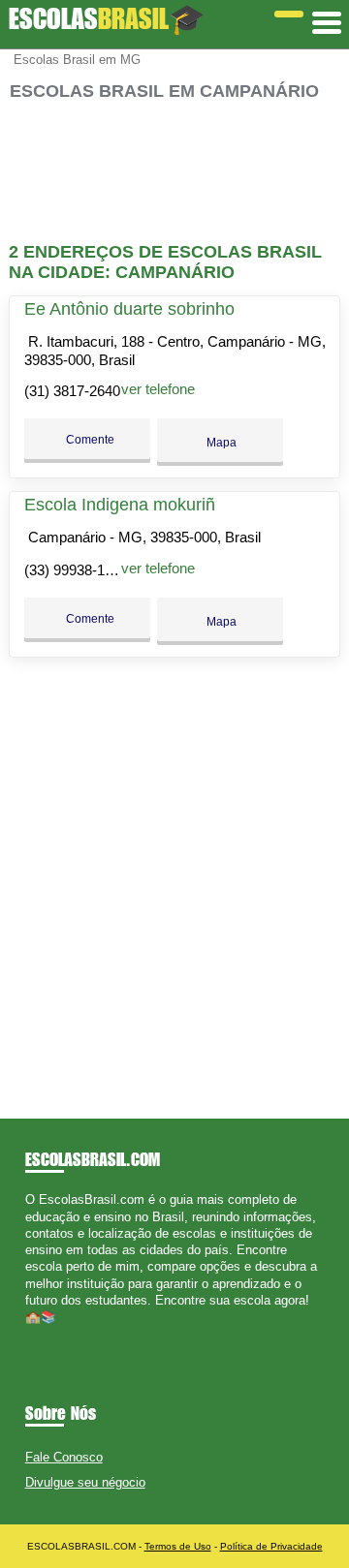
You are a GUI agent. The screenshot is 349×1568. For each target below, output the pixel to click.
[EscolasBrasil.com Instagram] (47, 1333)
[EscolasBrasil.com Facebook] (29, 1333)
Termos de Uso (177, 1546)
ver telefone (158, 389)
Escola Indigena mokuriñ (119, 504)
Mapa (220, 442)
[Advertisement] (174, 172)
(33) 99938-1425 (76, 570)
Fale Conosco (64, 1457)
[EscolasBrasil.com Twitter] (38, 1333)
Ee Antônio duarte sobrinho (129, 309)
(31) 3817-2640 (72, 391)
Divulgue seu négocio (85, 1482)
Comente (88, 439)
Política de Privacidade (271, 1546)
